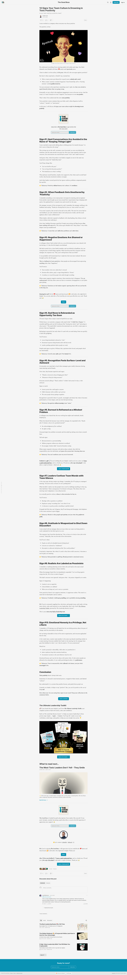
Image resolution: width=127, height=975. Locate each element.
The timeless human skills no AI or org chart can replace (52, 947)
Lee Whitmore (45, 895)
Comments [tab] (42, 883)
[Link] (38, 140)
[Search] (107, 2)
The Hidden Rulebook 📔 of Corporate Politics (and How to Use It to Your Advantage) (57, 934)
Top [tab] (41, 920)
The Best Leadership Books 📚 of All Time (52, 924)
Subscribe (116, 2)
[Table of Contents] (1, 487)
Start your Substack (61, 973)
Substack (70, 842)
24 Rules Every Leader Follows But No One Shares (50, 937)
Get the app (68, 973)
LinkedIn (64, 842)
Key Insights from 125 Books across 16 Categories (50, 926)
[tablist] (45, 883)
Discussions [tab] (49, 920)
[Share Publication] (110, 2)
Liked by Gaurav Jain (47, 896)
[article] (63, 927)
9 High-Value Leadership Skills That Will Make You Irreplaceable (54, 945)
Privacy (11, 973)
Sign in (123, 2)
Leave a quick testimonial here (64, 858)
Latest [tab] (44, 920)
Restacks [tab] (48, 883)
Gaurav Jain (45, 15)
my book (79, 463)
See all (42, 955)
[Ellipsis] (87, 895)
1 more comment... (43, 913)
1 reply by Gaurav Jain (48, 907)
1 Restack (55, 868)
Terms (14, 973)
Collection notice (19, 973)
